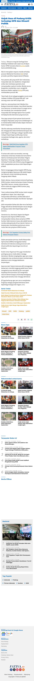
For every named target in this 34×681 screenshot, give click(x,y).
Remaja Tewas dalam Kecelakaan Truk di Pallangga (18, 561)
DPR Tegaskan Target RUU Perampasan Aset (18, 555)
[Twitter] (14, 669)
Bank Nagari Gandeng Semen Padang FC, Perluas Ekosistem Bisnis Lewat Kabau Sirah (16, 296)
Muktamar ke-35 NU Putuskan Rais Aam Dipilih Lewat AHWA (18, 544)
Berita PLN (4, 653)
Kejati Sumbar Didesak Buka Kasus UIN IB (14, 293)
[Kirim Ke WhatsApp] (31, 319)
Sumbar (22, 66)
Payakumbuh (4, 644)
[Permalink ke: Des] (2, 27)
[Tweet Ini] (21, 319)
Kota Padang (4, 641)
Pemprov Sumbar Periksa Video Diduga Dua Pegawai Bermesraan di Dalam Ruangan (14, 299)
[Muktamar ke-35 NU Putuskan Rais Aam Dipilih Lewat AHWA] (17, 532)
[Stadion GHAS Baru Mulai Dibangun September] (8, 362)
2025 (27, 583)
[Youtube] (20, 669)
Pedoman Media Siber (7, 655)
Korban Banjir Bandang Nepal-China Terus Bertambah (17, 567)
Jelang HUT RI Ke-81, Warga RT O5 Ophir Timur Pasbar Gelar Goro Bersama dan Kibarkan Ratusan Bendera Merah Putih (17, 455)
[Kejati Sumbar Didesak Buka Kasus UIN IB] (25, 331)
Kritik (15, 311)
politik (28, 311)
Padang (3, 16)
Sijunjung (4, 646)
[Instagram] (17, 669)
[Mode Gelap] (29, 4)
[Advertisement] (17, 500)
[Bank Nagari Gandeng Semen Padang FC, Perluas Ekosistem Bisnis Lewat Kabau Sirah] (8, 346)
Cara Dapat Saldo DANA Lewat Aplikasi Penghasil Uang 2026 (17, 461)
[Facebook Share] (18, 319)
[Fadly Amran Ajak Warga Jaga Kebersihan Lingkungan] (25, 362)
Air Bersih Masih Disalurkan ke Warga (12, 290)
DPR (10, 311)
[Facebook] (11, 669)
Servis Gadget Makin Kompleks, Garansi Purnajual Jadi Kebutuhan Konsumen (17, 472)
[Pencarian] (32, 4)
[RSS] (23, 669)
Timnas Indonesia (9, 583)
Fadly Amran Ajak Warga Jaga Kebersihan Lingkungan (14, 306)
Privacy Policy (5, 657)
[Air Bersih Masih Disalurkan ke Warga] (8, 331)
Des (5, 26)
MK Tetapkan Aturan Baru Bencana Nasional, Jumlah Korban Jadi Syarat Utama (17, 549)
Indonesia (7, 580)
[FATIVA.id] (11, 4)
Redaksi (3, 660)
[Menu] (2, 4)
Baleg (20, 90)
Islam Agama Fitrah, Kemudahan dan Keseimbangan (16, 443)
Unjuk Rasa (5, 314)
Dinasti (4, 311)
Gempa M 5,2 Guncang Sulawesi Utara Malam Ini (19, 466)
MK (22, 74)
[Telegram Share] (28, 319)
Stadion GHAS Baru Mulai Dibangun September (15, 303)
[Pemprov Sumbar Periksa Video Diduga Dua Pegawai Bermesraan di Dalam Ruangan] (25, 346)
